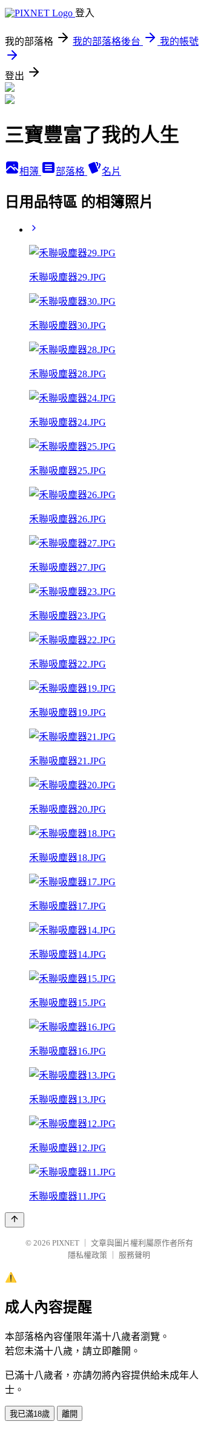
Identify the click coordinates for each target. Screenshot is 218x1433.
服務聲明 (134, 1254)
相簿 (30, 171)
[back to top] (14, 1219)
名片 (111, 171)
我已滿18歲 (30, 1413)
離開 (70, 1413)
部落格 (71, 171)
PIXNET (65, 1242)
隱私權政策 (87, 1254)
